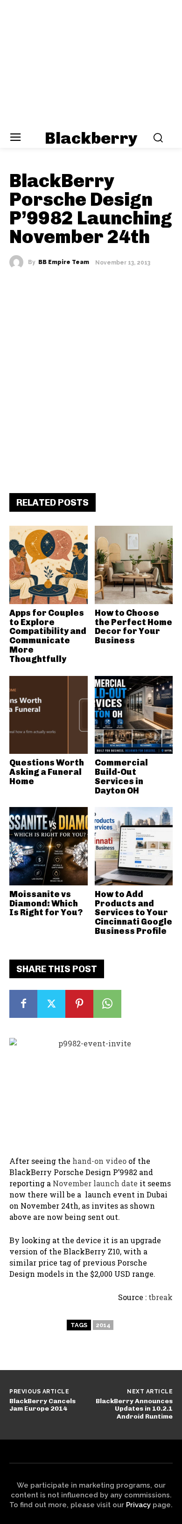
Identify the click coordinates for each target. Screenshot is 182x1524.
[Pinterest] (79, 1004)
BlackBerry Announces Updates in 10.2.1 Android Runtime (134, 1409)
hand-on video (99, 1161)
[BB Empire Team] (18, 262)
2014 (103, 1325)
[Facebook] (23, 1004)
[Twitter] (51, 1004)
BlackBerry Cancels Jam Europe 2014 (42, 1405)
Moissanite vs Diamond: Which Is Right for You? (46, 903)
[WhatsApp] (107, 1004)
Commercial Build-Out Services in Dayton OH (121, 776)
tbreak (160, 1297)
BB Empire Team (63, 262)
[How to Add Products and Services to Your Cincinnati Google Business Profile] (134, 846)
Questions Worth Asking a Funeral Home (46, 772)
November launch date (95, 1183)
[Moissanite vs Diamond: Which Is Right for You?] (48, 846)
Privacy (138, 1505)
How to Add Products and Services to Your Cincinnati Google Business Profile (133, 912)
